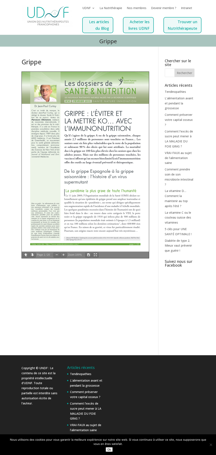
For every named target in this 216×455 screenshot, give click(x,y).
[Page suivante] (32, 254)
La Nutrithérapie (111, 8)
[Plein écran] (95, 254)
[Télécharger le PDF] (88, 254)
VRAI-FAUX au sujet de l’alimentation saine (178, 158)
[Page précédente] (26, 254)
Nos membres (136, 8)
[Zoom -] (57, 254)
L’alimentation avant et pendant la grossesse (179, 103)
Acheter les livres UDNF (139, 25)
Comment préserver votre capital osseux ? (179, 120)
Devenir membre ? (163, 8)
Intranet (186, 8)
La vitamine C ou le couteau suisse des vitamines (178, 218)
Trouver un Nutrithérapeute (182, 25)
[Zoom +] (63, 254)
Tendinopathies (175, 92)
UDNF (86, 8)
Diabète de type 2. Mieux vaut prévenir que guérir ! (178, 246)
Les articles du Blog (99, 25)
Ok (109, 449)
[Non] (211, 445)
